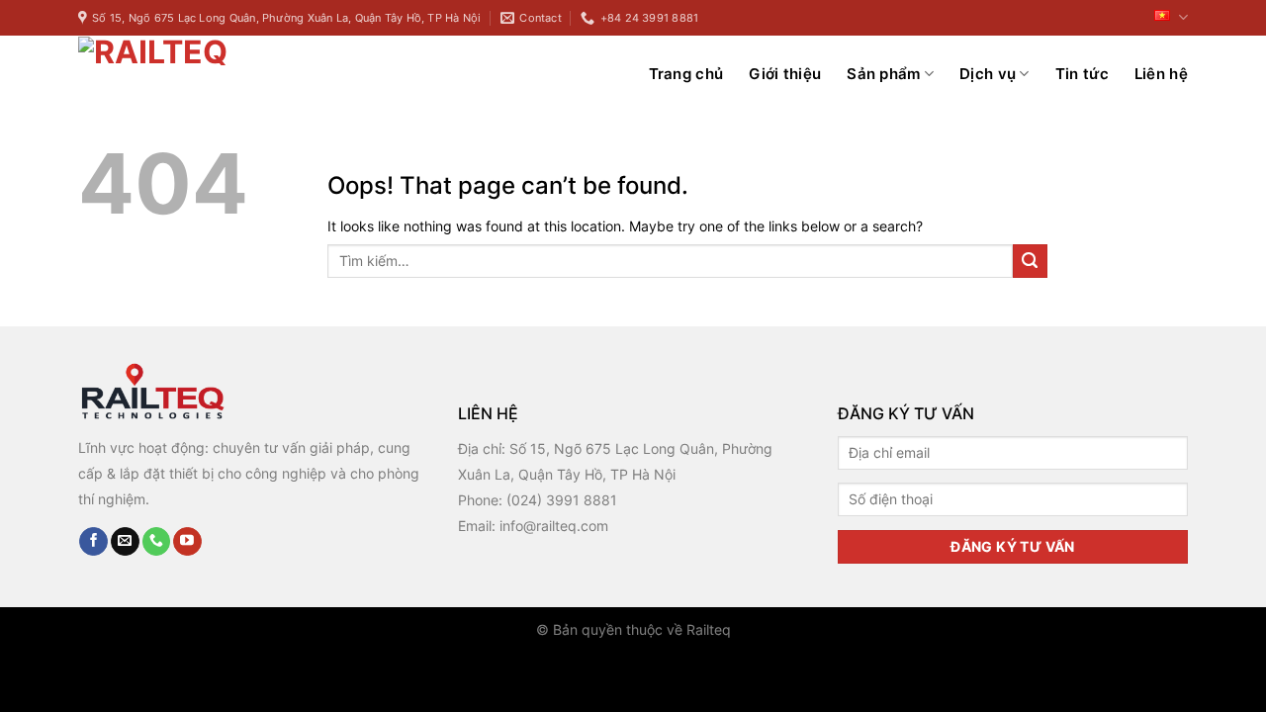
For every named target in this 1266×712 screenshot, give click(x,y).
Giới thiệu (785, 73)
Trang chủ (686, 73)
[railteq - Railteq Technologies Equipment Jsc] (202, 74)
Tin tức (1082, 73)
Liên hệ (1161, 73)
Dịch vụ (987, 73)
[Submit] (1030, 261)
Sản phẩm (883, 73)
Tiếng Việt (1168, 18)
